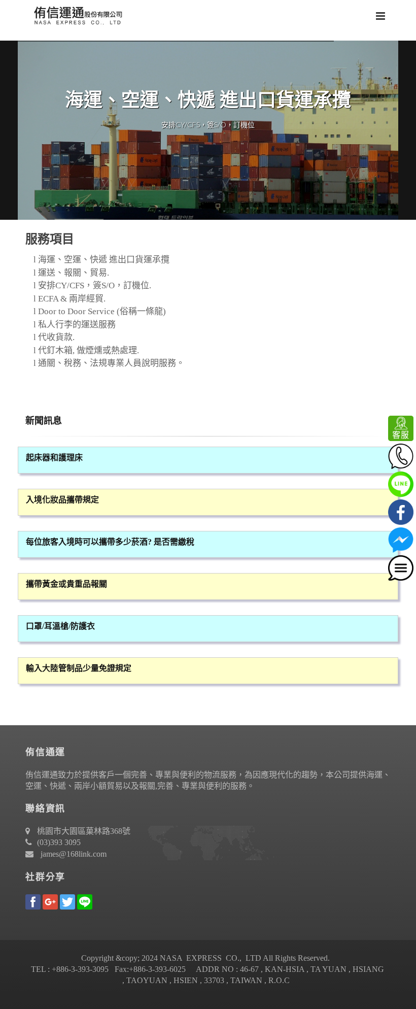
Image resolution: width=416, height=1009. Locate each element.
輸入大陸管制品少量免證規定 (78, 668)
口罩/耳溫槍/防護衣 (60, 626)
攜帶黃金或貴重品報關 (66, 584)
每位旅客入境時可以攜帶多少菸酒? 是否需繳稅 (110, 541)
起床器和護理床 (54, 457)
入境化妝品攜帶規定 (62, 499)
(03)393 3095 (59, 842)
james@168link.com (74, 854)
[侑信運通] (76, 15)
